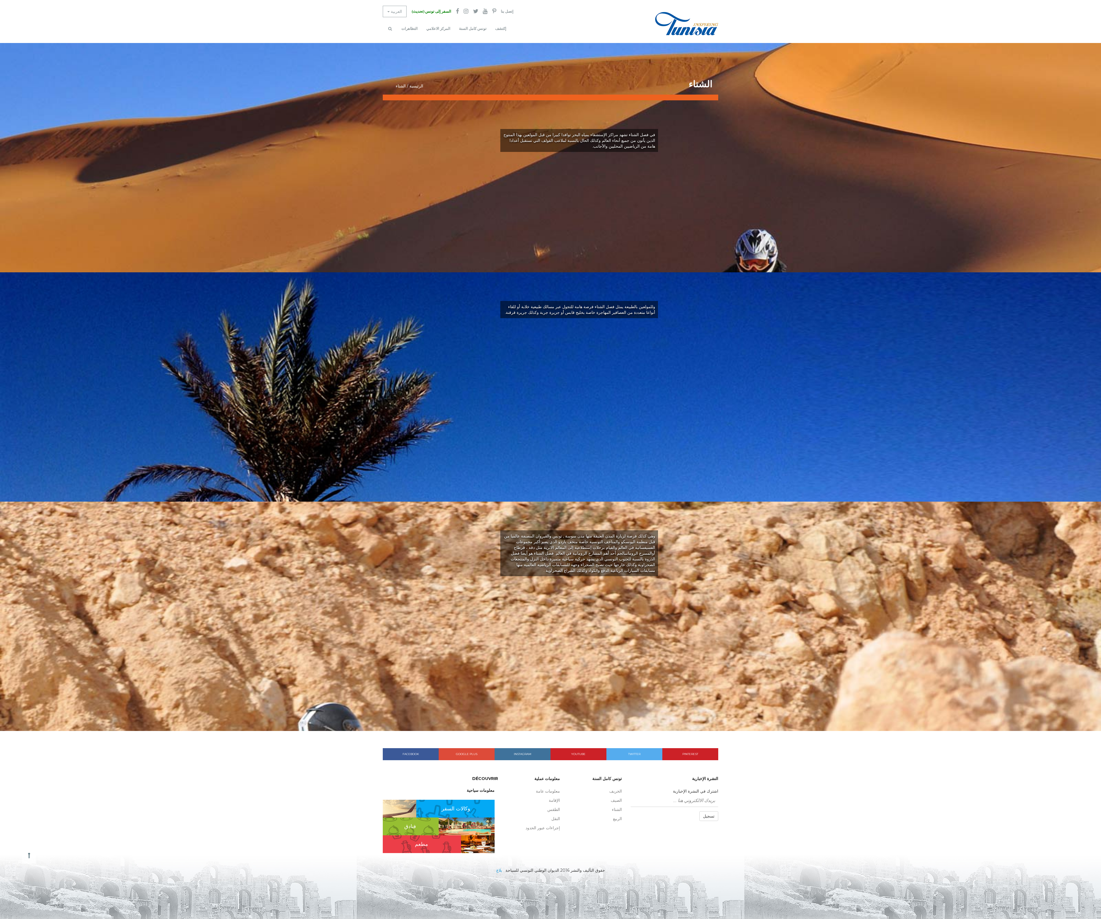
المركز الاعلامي (438, 28)
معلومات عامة (548, 791)
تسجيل (709, 816)
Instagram (522, 754)
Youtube (578, 754)
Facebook (411, 754)
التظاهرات (409, 28)
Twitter (634, 754)
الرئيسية (416, 86)
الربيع (617, 818)
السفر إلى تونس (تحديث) (431, 11)
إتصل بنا (507, 11)
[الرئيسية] (686, 23)
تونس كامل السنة (473, 28)
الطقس (553, 809)
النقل (555, 818)
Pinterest (690, 754)
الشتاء (617, 809)
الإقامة (554, 800)
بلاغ (499, 870)
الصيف (616, 800)
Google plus (466, 754)
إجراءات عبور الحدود (543, 827)
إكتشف (500, 28)
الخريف (615, 791)
